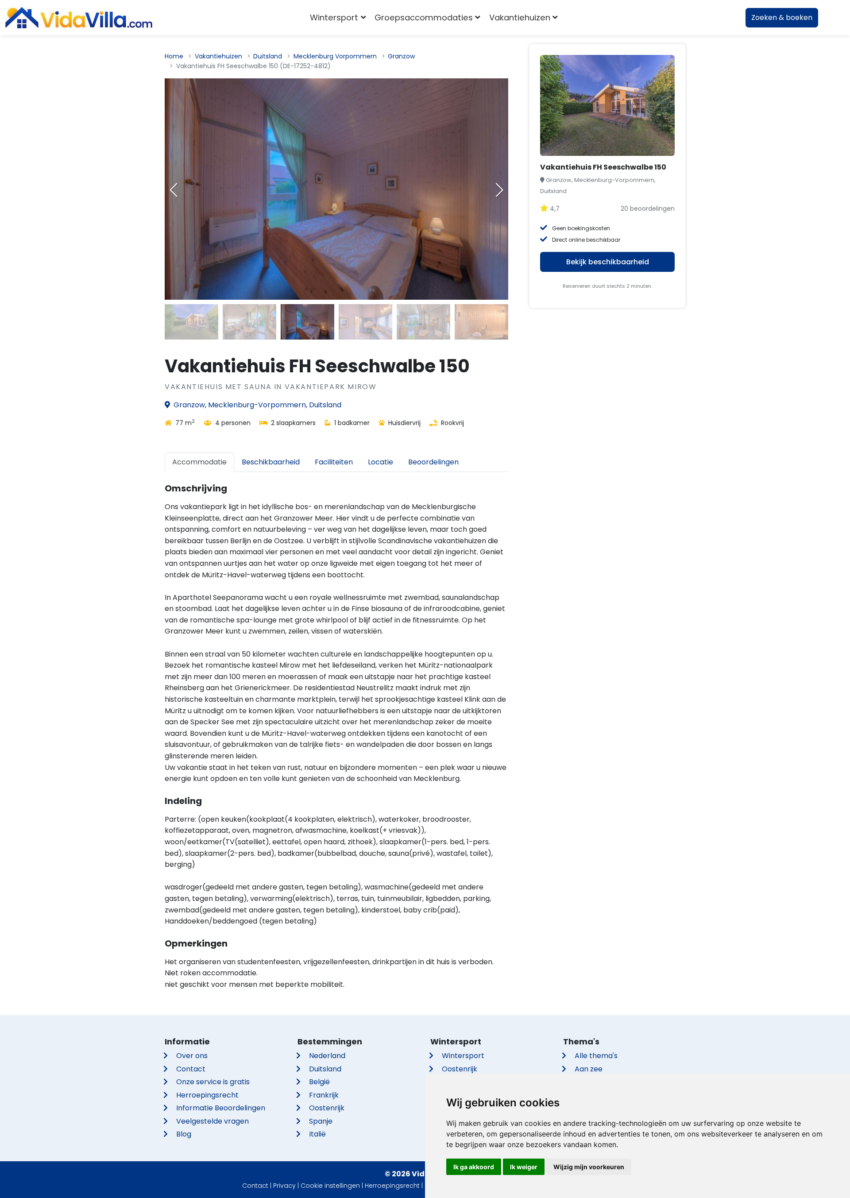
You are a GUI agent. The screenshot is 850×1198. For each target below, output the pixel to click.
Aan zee (589, 1069)
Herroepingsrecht (207, 1095)
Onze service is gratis (213, 1082)
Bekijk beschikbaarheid (607, 262)
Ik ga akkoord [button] (473, 1167)
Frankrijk (324, 1095)
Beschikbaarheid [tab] (271, 462)
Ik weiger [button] (523, 1167)
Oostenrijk (326, 1108)
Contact (190, 1069)
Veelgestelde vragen (212, 1121)
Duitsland (267, 56)
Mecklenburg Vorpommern (335, 56)
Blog (183, 1134)
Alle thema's (596, 1056)
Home (174, 56)
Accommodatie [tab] (199, 462)
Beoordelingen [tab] (433, 462)
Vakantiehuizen (218, 56)
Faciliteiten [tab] (334, 462)
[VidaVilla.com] (78, 18)
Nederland (327, 1056)
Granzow (401, 56)
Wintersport (463, 1056)
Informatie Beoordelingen (220, 1108)
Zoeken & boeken (781, 17)
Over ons (192, 1056)
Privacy (284, 1185)
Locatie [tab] (380, 462)
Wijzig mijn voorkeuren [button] (588, 1167)
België (319, 1082)
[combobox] (575, 17)
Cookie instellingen (330, 1185)
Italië (317, 1134)
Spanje (320, 1121)
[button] (499, 190)
